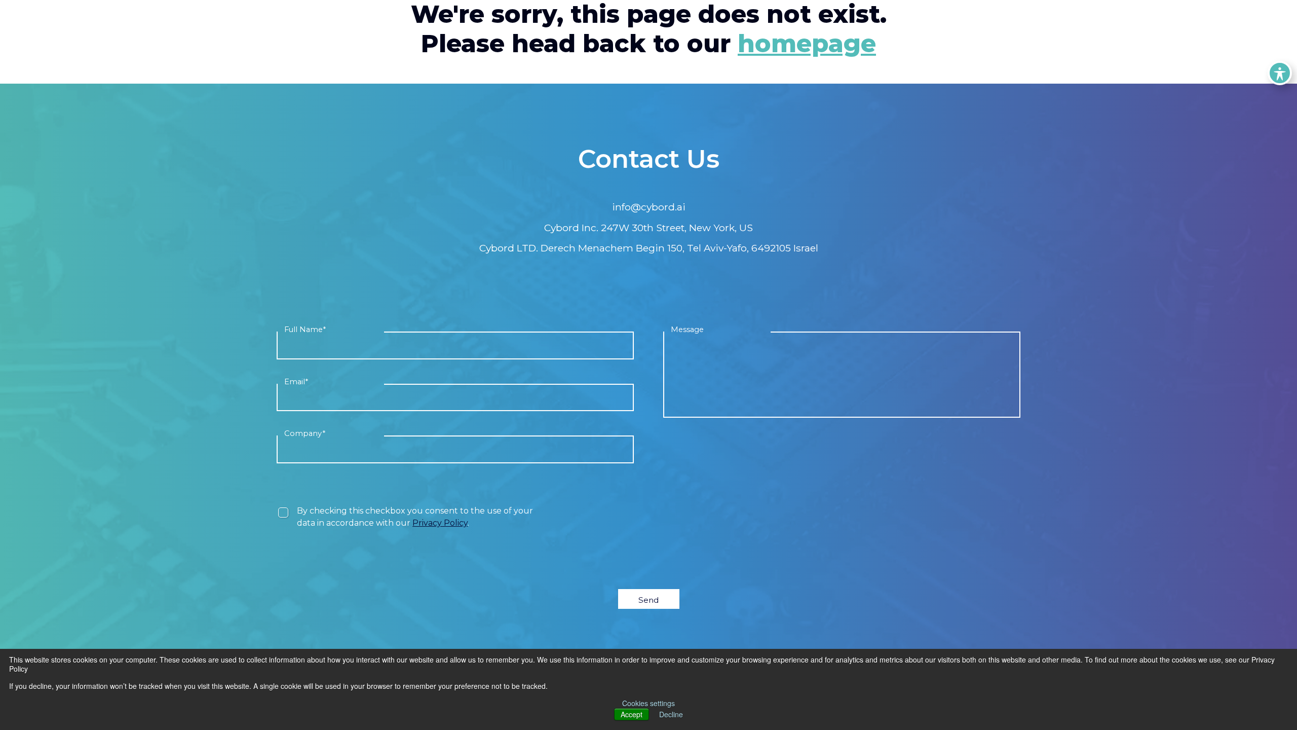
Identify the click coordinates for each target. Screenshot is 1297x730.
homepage (807, 43)
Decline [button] (671, 714)
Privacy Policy (440, 523)
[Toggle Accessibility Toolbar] (1280, 73)
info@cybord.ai (648, 207)
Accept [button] (631, 714)
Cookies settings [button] (648, 703)
